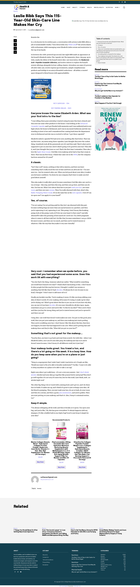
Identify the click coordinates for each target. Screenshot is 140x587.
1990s (75, 155)
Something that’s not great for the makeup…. (110, 54)
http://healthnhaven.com (47, 479)
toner (33, 190)
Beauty (16, 11)
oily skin (59, 290)
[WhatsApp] (15, 52)
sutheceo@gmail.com (37, 30)
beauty (39, 488)
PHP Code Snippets (63, 586)
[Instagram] (122, 2)
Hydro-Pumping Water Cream (42, 193)
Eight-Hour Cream (43, 152)
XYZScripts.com (77, 586)
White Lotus (72, 45)
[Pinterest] (15, 48)
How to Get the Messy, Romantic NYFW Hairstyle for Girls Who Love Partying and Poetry (84, 531)
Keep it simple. (102, 62)
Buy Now (40, 462)
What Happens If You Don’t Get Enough (108, 103)
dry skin (52, 305)
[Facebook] (119, 2)
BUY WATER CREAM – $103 (61, 108)
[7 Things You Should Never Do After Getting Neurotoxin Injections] (27, 518)
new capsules (77, 193)
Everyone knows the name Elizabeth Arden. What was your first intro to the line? (110, 42)
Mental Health (98, 89)
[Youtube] (125, 2)
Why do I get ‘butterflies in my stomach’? (109, 91)
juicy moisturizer (65, 393)
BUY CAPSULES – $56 (61, 103)
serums (51, 190)
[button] (124, 7)
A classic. (100, 45)
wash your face (76, 187)
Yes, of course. (102, 47)
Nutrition (97, 75)
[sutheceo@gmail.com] (35, 480)
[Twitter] (15, 44)
